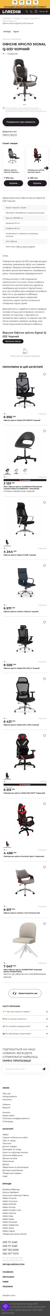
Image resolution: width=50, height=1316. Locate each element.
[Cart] (36, 11)
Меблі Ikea (8, 1216)
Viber (5, 1282)
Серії (5, 1176)
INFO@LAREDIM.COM (13, 1264)
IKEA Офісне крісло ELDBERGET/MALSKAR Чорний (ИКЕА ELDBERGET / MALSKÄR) (23, 488)
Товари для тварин (12, 1173)
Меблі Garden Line (12, 1210)
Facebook (8, 1272)
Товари (17, 18)
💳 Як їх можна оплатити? (15, 1019)
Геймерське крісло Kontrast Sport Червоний (36, 171)
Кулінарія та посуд (12, 1149)
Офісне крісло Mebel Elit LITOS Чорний (21, 725)
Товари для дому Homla (14, 1234)
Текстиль (7, 1143)
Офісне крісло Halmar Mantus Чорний (21, 611)
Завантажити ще (27, 993)
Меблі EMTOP (9, 1204)
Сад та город (9, 1140)
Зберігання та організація (15, 1167)
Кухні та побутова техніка (15, 1152)
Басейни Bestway (11, 1189)
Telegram (8, 1286)
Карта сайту (8, 1115)
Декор (6, 1164)
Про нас (7, 1093)
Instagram (8, 1277)
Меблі (5, 1134)
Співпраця (8, 1121)
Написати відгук (13, 341)
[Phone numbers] (31, 11)
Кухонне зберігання (13, 1155)
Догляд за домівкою (13, 1170)
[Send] (43, 1069)
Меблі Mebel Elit (10, 1225)
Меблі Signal (9, 1231)
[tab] (25, 1011)
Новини (6, 1104)
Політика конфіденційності (16, 1118)
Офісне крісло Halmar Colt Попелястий (22, 913)
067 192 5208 (11, 1249)
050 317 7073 (11, 1253)
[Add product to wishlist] (44, 374)
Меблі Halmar (9, 1213)
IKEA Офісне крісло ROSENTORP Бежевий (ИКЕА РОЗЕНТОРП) (23, 971)
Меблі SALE (8, 1228)
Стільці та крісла (30, 18)
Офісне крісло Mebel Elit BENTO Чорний (22, 420)
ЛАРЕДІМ (7, 18)
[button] (26, 104)
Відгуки (6, 1107)
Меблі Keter (8, 1219)
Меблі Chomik (10, 1198)
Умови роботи (10, 1096)
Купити (13, 183)
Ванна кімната (10, 1158)
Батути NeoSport (11, 1192)
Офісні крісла (8, 21)
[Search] (27, 11)
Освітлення (8, 1161)
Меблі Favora (9, 1207)
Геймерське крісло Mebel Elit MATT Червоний (24, 793)
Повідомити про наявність (20, 122)
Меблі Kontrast (10, 1222)
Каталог (7, 1112)
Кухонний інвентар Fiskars (16, 1195)
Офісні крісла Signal (25, 246)
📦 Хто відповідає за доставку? (17, 1033)
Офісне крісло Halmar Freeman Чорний (11, 171)
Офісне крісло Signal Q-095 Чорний (20, 555)
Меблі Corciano (10, 1201)
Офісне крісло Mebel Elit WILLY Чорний (21, 668)
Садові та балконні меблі (15, 1137)
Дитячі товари (10, 1146)
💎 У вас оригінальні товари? (16, 1011)
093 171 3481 (10, 1242)
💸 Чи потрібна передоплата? (17, 1026)
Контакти (7, 1099)
